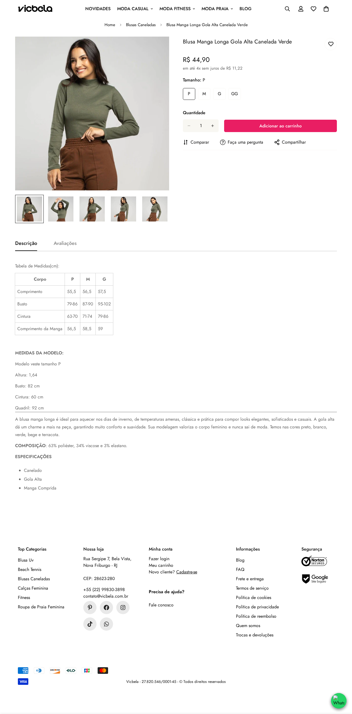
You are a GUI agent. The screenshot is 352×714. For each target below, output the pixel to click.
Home (110, 25)
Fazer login (159, 559)
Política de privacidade (257, 607)
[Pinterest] (90, 607)
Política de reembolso (256, 616)
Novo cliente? (173, 572)
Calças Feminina (33, 588)
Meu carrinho (161, 565)
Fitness (24, 597)
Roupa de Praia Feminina (41, 607)
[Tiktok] (90, 624)
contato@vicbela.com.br (105, 596)
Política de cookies (253, 597)
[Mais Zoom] (157, 48)
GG (236, 95)
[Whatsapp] (106, 624)
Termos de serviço (252, 588)
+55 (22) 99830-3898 (104, 589)
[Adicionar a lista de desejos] (330, 44)
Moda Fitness (175, 9)
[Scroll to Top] (341, 681)
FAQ (240, 569)
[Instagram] (123, 607)
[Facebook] (106, 607)
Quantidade (194, 113)
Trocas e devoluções (254, 635)
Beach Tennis (29, 569)
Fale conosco (161, 605)
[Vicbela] (35, 9)
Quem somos (248, 625)
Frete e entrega (250, 579)
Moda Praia (215, 9)
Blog (246, 9)
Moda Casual (132, 9)
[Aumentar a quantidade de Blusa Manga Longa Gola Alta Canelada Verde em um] (212, 126)
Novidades (98, 9)
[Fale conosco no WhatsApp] (338, 700)
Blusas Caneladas (141, 25)
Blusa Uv (26, 560)
